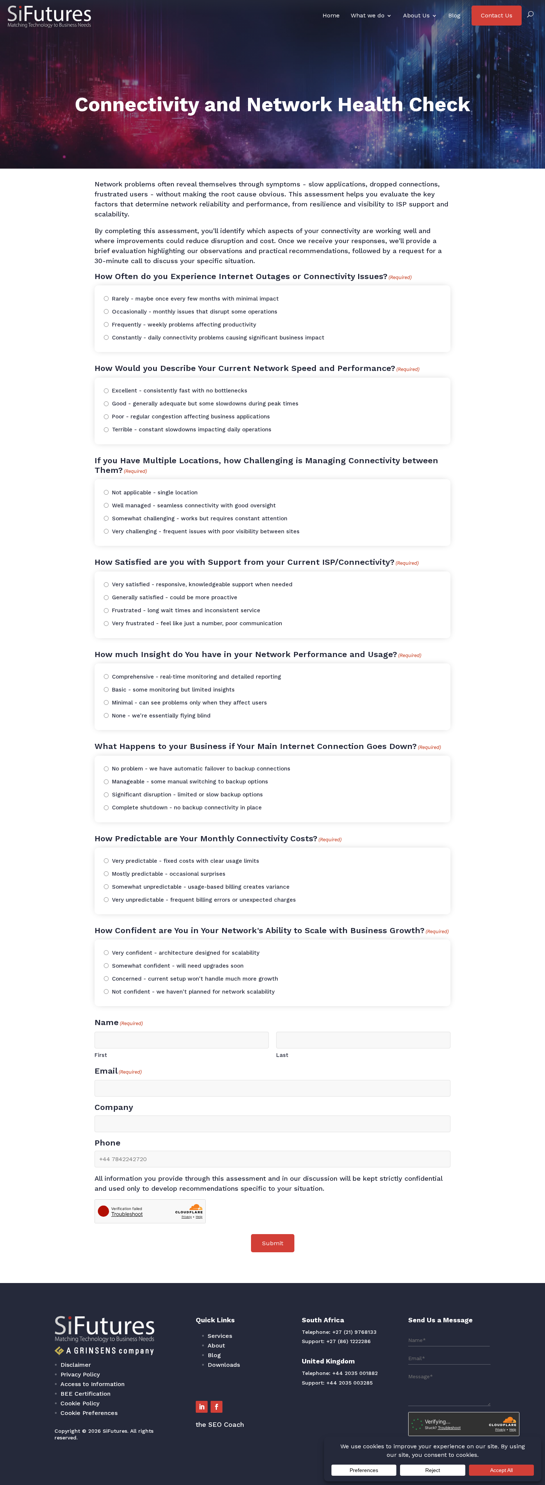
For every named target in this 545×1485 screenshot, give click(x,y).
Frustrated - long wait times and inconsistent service (186, 610)
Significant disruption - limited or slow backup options (187, 794)
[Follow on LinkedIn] (202, 1407)
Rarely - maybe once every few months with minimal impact (195, 298)
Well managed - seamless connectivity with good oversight (194, 505)
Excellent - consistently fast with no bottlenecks (179, 390)
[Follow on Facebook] (216, 1407)
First (101, 1055)
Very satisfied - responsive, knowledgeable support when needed (202, 584)
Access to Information (92, 1384)
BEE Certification (85, 1393)
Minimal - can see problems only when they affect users (189, 702)
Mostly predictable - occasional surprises (168, 874)
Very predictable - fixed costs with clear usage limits (185, 861)
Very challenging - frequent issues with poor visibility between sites (206, 531)
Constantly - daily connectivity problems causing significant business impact (218, 337)
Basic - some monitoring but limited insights (173, 689)
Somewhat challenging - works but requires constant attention (199, 518)
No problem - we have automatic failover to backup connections (201, 768)
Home (331, 15)
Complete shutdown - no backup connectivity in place (187, 807)
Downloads (224, 1364)
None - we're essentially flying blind (161, 715)
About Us (416, 15)
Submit (272, 1243)
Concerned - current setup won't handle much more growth (195, 978)
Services (220, 1335)
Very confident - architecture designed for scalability (186, 952)
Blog (454, 15)
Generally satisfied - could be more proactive (174, 597)
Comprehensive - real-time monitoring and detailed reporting (196, 676)
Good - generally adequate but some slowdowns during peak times (205, 403)
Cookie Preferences (89, 1412)
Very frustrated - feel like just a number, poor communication (197, 623)
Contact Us (496, 15)
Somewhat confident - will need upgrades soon (178, 965)
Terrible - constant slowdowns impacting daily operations (191, 429)
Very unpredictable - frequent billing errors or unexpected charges (204, 899)
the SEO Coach (220, 1424)
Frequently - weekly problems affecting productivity (184, 324)
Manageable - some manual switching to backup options (190, 781)
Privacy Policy (80, 1374)
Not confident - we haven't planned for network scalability (193, 991)
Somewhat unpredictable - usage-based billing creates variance (201, 887)
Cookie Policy (79, 1403)
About (216, 1345)
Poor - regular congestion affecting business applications (191, 416)
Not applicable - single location (155, 492)
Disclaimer (75, 1364)
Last (282, 1055)
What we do (367, 15)
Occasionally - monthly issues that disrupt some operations (194, 311)
